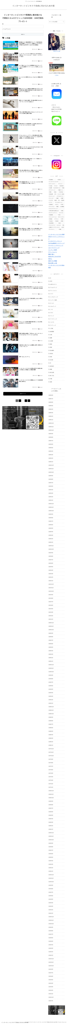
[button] (63, 21)
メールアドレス (6, 29)
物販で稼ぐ (51, 254)
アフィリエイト (52, 252)
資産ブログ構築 (52, 261)
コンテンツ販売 (52, 250)
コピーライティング (53, 247)
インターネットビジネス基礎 (56, 234)
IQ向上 (50, 258)
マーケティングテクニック (55, 245)
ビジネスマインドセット (55, 241)
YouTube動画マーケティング (56, 243)
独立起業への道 (52, 263)
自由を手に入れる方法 (54, 256)
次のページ (23, 393)
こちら (56, 75)
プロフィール (56, 51)
